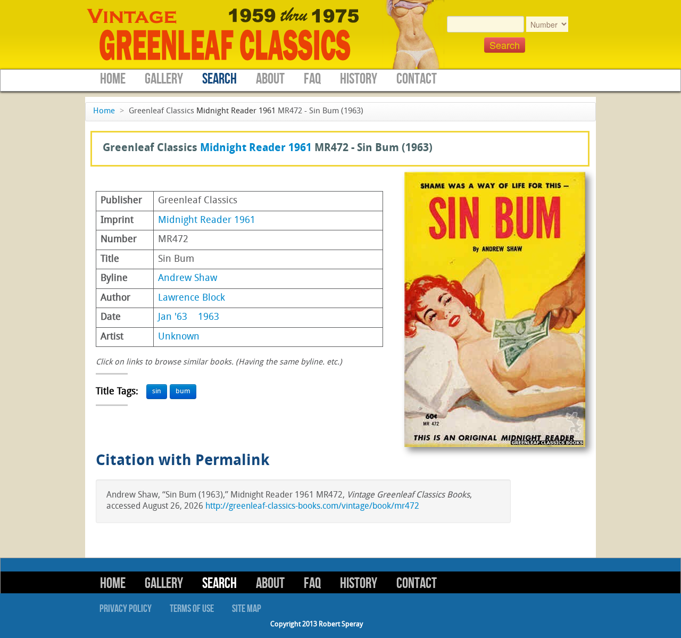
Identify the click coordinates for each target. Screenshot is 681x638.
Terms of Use (192, 608)
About (270, 79)
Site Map (246, 608)
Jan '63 (172, 317)
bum (183, 391)
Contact (416, 79)
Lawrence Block (191, 298)
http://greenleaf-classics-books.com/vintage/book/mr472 (312, 506)
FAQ (312, 79)
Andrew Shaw (187, 279)
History (358, 79)
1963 (208, 317)
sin (156, 391)
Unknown (179, 337)
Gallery (164, 79)
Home (113, 79)
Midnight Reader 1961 (236, 111)
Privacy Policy (125, 608)
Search (219, 79)
